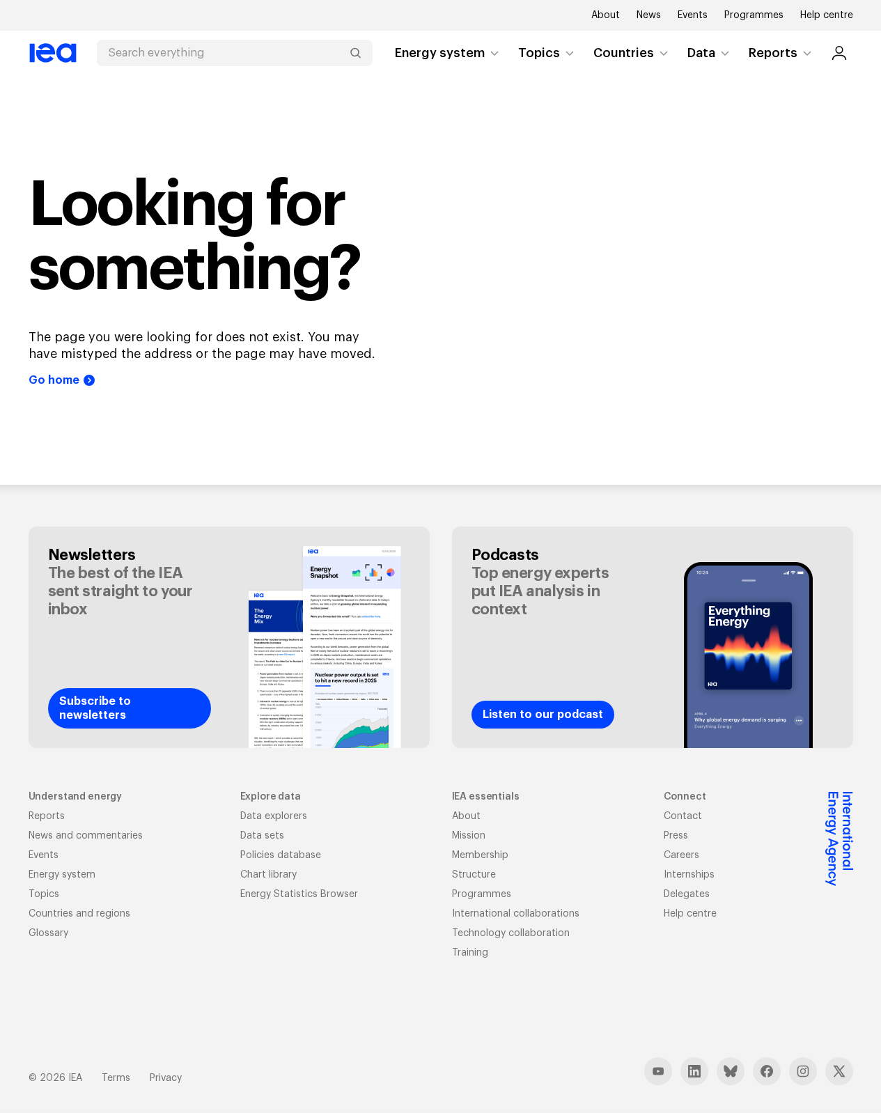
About (605, 15)
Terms (116, 1078)
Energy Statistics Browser (299, 894)
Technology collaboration (511, 933)
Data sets (262, 836)
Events (693, 15)
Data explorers (273, 816)
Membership (480, 855)
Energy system (440, 53)
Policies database (280, 855)
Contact (683, 816)
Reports (773, 53)
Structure (474, 875)
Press (676, 836)
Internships (689, 875)
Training (470, 953)
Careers (681, 855)
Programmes (753, 15)
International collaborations (515, 914)
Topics (539, 53)
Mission (468, 836)
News (649, 15)
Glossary (48, 933)
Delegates (687, 894)
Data (701, 53)
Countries (623, 53)
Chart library (268, 875)
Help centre (826, 15)
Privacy (166, 1078)
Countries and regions (79, 914)
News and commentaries (86, 836)
